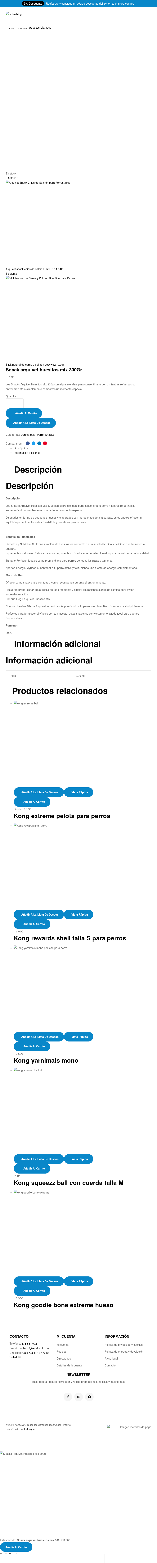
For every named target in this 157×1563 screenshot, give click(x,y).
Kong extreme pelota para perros (62, 815)
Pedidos (61, 1351)
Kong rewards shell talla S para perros (70, 937)
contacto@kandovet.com (34, 1348)
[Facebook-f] (68, 1397)
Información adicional (27, 453)
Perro (40, 434)
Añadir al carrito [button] (34, 924)
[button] (33, 3)
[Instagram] (78, 1397)
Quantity (11, 396)
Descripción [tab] (38, 469)
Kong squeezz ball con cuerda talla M (69, 1182)
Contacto (110, 1365)
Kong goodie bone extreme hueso (64, 1304)
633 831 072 (29, 1343)
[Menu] (147, 14)
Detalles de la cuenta (69, 1365)
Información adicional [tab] (57, 644)
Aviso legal (111, 1358)
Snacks (49, 434)
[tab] (82, 448)
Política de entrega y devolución (124, 1351)
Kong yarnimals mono (46, 1060)
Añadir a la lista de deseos (32, 423)
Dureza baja (28, 434)
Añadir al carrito (26, 413)
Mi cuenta (63, 1344)
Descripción (21, 448)
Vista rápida (79, 792)
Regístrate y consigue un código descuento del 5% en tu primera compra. (90, 3)
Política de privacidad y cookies (124, 1344)
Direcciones (64, 1358)
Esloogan (29, 1429)
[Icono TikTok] (89, 1397)
